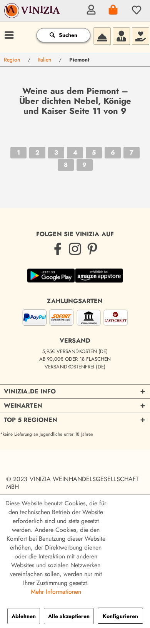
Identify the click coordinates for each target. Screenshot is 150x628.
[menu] (8, 35)
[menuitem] (90, 9)
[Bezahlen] (75, 319)
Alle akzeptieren (69, 616)
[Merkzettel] (135, 9)
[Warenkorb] (113, 9)
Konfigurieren (120, 616)
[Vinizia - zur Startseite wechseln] (33, 16)
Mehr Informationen (56, 591)
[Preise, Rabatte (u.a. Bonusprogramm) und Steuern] (140, 35)
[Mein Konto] (90, 9)
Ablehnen (24, 616)
